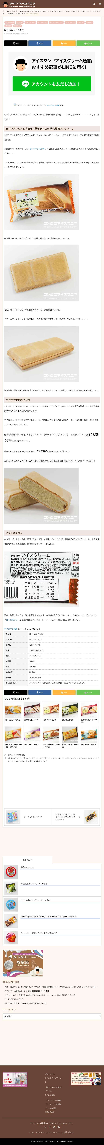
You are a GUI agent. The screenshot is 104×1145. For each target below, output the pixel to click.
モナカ (81, 22)
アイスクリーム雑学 (53, 1104)
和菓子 (89, 22)
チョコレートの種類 (53, 1100)
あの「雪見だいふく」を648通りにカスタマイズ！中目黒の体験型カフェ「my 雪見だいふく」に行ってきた (44, 987)
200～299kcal (9, 22)
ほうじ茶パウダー (32, 758)
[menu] (100, 4)
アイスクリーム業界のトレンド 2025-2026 (20, 991)
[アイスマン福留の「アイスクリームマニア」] (20, 4)
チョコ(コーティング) (56, 22)
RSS (59, 1127)
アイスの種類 (51, 1108)
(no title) (8, 999)
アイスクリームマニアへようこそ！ (49, 1132)
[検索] (94, 4)
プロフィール (50, 1074)
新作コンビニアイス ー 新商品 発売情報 (19, 1003)
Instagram (54, 1127)
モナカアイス (17, 761)
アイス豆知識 (50, 1095)
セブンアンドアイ (57, 758)
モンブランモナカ (37, 149)
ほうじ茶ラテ (12, 620)
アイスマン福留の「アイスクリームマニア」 (52, 1123)
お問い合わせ (50, 1112)
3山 (9, 758)
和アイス (25, 761)
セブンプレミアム (83, 758)
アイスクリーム (30, 22)
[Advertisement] (52, 786)
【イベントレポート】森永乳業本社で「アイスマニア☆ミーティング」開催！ (33, 995)
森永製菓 (8, 26)
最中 (31, 761)
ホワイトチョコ (70, 22)
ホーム (31, 1132)
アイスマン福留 (53, 105)
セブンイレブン (42, 22)
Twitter (45, 1127)
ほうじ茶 (19, 22)
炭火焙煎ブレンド (40, 761)
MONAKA (14, 758)
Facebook (50, 1127)
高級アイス (17, 26)
